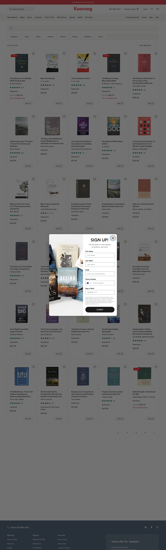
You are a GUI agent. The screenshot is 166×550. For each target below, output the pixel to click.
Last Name (89, 261)
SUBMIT (100, 309)
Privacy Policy (92, 304)
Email (87, 270)
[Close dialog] (113, 238)
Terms (97, 304)
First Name (89, 251)
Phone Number (90, 279)
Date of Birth (89, 288)
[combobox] (88, 283)
